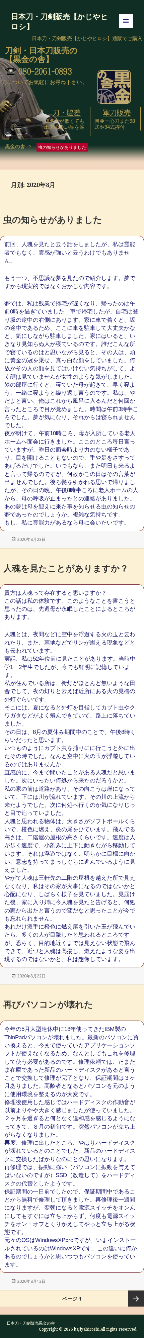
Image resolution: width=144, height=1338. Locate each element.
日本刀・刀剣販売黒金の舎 (31, 1323)
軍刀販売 (117, 113)
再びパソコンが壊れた (48, 1004)
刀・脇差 (67, 113)
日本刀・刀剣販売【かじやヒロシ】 (59, 21)
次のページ (136, 1299)
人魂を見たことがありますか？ (66, 568)
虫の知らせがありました (52, 219)
